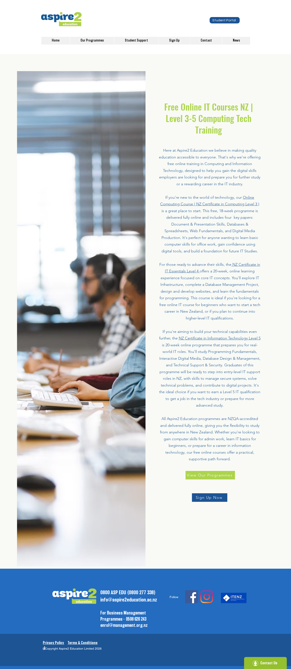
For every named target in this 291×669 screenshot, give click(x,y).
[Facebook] (191, 596)
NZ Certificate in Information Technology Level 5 (220, 338)
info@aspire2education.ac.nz (128, 600)
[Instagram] (206, 596)
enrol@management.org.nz (124, 625)
